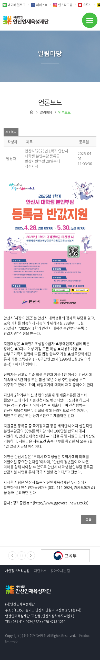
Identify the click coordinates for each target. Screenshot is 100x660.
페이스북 (41, 5)
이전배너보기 (12, 555)
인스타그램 (65, 5)
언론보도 (64, 112)
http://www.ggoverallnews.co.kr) (61, 502)
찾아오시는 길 (60, 570)
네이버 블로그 (16, 5)
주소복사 (11, 132)
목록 (89, 519)
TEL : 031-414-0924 (19, 621)
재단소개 (40, 570)
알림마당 (46, 112)
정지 (21, 555)
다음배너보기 (31, 555)
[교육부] (65, 556)
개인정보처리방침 (17, 570)
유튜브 (87, 5)
